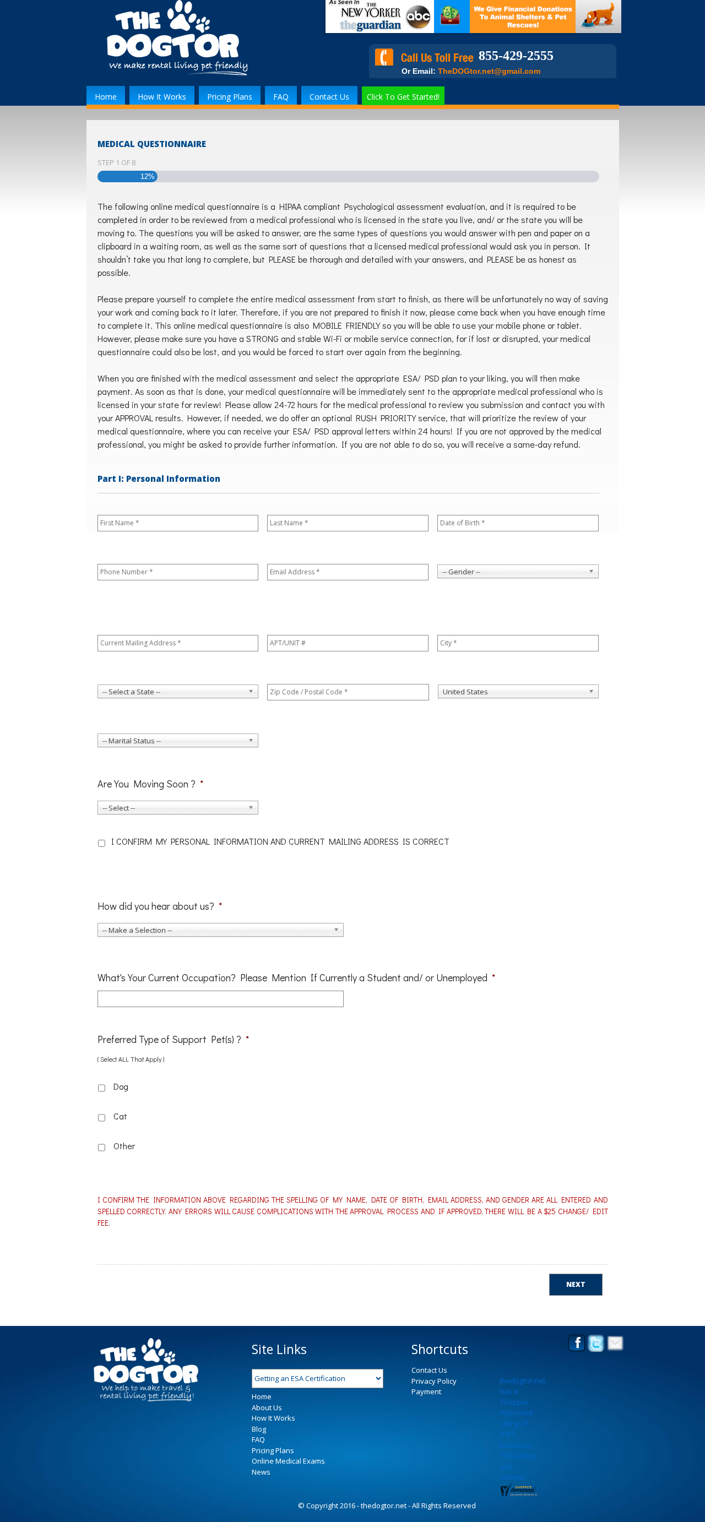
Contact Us (329, 96)
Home (106, 96)
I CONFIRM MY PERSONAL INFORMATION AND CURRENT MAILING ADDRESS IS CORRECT (280, 841)
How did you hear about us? (159, 906)
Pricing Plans (229, 96)
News (261, 1472)
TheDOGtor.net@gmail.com (489, 71)
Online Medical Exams (288, 1461)
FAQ (281, 96)
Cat (120, 1116)
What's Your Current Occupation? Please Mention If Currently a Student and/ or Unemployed (296, 977)
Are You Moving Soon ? (150, 784)
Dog (120, 1086)
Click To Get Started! (403, 96)
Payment (426, 1391)
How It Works (162, 96)
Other (120, 1145)
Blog (259, 1429)
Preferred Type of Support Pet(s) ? (173, 1039)
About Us (267, 1407)
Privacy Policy (434, 1381)
